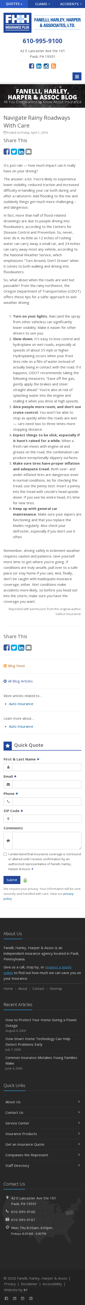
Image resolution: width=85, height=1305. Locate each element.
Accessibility (52, 1283)
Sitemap (56, 988)
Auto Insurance (21, 703)
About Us (13, 1101)
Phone (11, 793)
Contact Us (14, 1112)
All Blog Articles (20, 681)
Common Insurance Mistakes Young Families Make (41, 1062)
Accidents (70, 4)
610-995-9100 (23, 1211)
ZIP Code (13, 810)
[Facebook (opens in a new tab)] (31, 66)
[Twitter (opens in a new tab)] (14, 151)
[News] (53, 66)
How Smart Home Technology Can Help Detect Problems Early (37, 1044)
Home (8, 988)
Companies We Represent (26, 1154)
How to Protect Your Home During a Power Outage (41, 1025)
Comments (13, 828)
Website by (16, 1289)
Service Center (17, 1123)
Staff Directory (17, 1165)
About (22, 988)
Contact (38, 988)
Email (10, 776)
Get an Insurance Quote (24, 1144)
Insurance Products (21, 1133)
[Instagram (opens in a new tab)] (46, 66)
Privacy (10, 1283)
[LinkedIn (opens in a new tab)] (38, 66)
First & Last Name (22, 759)
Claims (41, 4)
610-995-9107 (23, 1219)
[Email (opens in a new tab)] (29, 151)
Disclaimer (29, 1283)
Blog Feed (16, 665)
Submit (12, 880)
